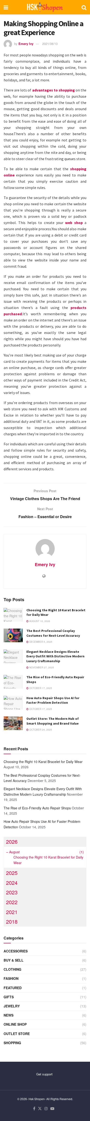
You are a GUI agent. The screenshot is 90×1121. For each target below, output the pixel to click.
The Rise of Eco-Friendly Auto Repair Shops (37, 808)
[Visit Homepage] (45, 7)
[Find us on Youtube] (52, 1108)
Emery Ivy (25, 43)
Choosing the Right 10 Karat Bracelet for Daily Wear (43, 761)
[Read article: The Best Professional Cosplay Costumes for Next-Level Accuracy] (13, 635)
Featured (13, 987)
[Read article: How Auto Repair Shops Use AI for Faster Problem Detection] (13, 702)
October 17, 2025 (40, 688)
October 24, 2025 (40, 729)
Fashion (11, 978)
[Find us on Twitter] (40, 1108)
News (8, 1015)
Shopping (12, 1042)
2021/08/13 (50, 43)
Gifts (9, 996)
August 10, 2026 (39, 621)
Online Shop (15, 1024)
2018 (12, 921)
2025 (12, 872)
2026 (12, 841)
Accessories (16, 951)
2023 (12, 892)
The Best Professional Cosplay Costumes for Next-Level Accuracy (53, 633)
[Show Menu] (6, 7)
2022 (12, 902)
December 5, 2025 (40, 641)
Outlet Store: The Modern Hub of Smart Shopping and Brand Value (52, 721)
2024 (12, 882)
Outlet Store (17, 1033)
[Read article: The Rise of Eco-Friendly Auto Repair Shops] (13, 682)
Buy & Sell (14, 960)
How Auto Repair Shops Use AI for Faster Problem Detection (52, 700)
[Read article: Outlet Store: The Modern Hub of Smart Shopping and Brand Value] (13, 723)
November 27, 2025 (41, 667)
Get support (44, 1074)
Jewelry (12, 1006)
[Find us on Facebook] (34, 1108)
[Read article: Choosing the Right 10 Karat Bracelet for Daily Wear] (13, 615)
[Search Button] (84, 7)
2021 (12, 911)
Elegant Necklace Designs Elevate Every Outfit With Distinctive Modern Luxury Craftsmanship (55, 656)
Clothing (12, 969)
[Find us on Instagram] (46, 1108)
